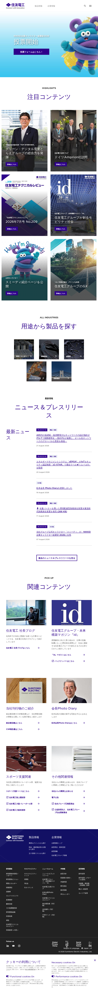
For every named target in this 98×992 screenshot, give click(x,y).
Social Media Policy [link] (78, 944)
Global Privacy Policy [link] (55, 944)
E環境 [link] (26, 879)
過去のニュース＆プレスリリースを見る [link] (56, 558)
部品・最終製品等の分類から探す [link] (37, 848)
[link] (15, 5)
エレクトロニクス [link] (12, 895)
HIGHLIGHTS (49, 88)
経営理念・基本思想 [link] (58, 847)
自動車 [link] (8, 891)
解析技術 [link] (9, 904)
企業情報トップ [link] (57, 843)
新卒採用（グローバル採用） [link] (85, 878)
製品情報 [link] (38, 6)
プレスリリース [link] (41, 430)
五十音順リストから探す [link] (37, 853)
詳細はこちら (11, 164)
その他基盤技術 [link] (11, 908)
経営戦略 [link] (55, 851)
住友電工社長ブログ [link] (48, 887)
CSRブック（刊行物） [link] (48, 915)
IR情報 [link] (62, 869)
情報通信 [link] (9, 887)
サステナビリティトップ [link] (30, 874)
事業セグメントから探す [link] (37, 843)
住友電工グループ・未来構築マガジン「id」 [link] (48, 881)
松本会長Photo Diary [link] (47, 893)
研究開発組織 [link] (10, 912)
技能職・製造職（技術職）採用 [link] (84, 884)
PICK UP (49, 578)
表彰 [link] (7, 920)
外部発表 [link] (9, 916)
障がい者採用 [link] (83, 889)
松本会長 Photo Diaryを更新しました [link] (54, 488)
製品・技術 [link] (53, 430)
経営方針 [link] (63, 873)
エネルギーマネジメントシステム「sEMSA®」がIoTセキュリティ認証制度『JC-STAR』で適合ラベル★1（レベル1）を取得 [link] (63, 464)
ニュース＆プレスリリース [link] (48, 874)
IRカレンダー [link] (65, 894)
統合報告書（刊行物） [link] (48, 904)
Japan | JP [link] (88, 948)
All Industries (49, 317)
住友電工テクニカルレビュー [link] (12, 925)
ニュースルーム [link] (47, 869)
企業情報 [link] (51, 6)
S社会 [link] (26, 883)
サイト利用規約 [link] (66, 944)
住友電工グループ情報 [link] (59, 855)
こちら (8, 969)
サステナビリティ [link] (30, 869)
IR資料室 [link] (63, 882)
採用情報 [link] (82, 869)
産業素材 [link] (9, 900)
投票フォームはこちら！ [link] (31, 51)
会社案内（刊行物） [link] (47, 910)
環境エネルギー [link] (11, 883)
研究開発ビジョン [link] (12, 879)
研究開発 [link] (9, 869)
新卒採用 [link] (82, 873)
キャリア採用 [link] (83, 893)
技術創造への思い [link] (12, 930)
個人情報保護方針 (30, 969)
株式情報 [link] (63, 890)
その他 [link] (39, 483)
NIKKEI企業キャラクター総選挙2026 (31, 36)
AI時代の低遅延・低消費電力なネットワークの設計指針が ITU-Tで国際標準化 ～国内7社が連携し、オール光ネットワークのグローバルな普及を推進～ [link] (63, 438)
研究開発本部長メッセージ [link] (12, 874)
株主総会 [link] (63, 886)
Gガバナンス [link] (28, 887)
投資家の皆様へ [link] (65, 878)
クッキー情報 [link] (90, 944)
